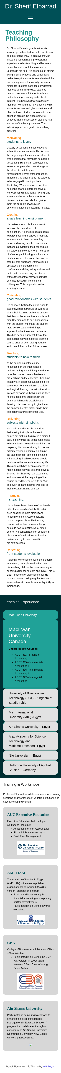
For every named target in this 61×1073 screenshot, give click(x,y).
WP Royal (48, 1066)
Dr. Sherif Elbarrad (30, 6)
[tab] (30, 615)
